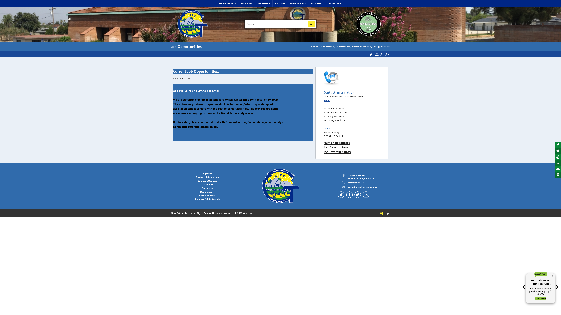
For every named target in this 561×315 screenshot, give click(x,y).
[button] (371, 54)
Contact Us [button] (207, 188)
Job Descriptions (336, 147)
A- (381, 54)
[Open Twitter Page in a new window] (558, 151)
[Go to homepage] (192, 24)
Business (246, 3)
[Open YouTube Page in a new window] (558, 157)
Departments (228, 3)
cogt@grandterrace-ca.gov (362, 187)
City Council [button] (207, 184)
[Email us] (558, 169)
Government (298, 3)
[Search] (311, 24)
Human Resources (361, 46)
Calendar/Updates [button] (207, 180)
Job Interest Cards (337, 151)
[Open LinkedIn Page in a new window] (366, 194)
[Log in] (558, 175)
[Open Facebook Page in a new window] (558, 145)
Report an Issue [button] (207, 195)
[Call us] (558, 163)
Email (327, 100)
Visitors (280, 3)
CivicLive (230, 213)
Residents (263, 3)
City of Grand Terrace (322, 46)
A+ (387, 54)
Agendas (207, 173)
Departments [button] (207, 191)
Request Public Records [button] (207, 199)
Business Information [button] (207, 177)
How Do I (316, 3)
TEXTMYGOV (334, 3)
